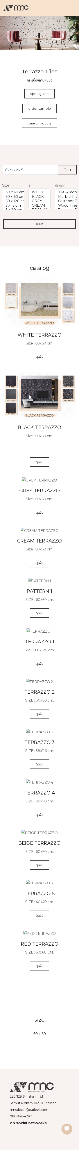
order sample (39, 108)
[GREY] (39, 201)
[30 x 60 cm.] (13, 192)
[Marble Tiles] (66, 196)
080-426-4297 (21, 1116)
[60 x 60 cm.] (13, 196)
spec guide (39, 94)
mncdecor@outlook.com (29, 1110)
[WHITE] (39, 192)
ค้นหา (67, 170)
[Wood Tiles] (66, 205)
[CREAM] (39, 205)
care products (39, 123)
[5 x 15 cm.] (13, 205)
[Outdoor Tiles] (66, 201)
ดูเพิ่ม (39, 356)
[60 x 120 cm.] (13, 201)
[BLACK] (39, 196)
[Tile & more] (66, 192)
